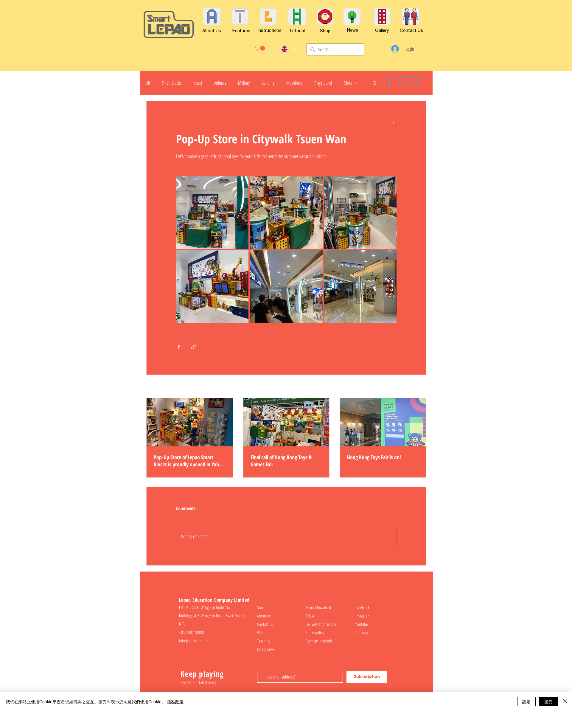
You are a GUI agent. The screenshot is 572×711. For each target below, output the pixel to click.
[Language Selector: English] (288, 49)
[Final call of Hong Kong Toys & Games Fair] (286, 422)
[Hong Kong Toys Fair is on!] (383, 422)
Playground (323, 83)
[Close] (564, 701)
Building (268, 83)
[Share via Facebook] (179, 347)
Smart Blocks (171, 83)
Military (244, 83)
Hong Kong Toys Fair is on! (374, 457)
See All (421, 387)
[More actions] (393, 122)
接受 (548, 701)
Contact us (265, 624)
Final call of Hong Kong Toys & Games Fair (281, 461)
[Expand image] (212, 212)
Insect (197, 83)
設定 (526, 701)
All (148, 83)
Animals (220, 83)
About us (264, 616)
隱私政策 (175, 701)
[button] (260, 48)
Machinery (294, 83)
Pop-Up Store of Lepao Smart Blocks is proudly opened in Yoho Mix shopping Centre (188, 461)
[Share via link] (193, 347)
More (348, 83)
